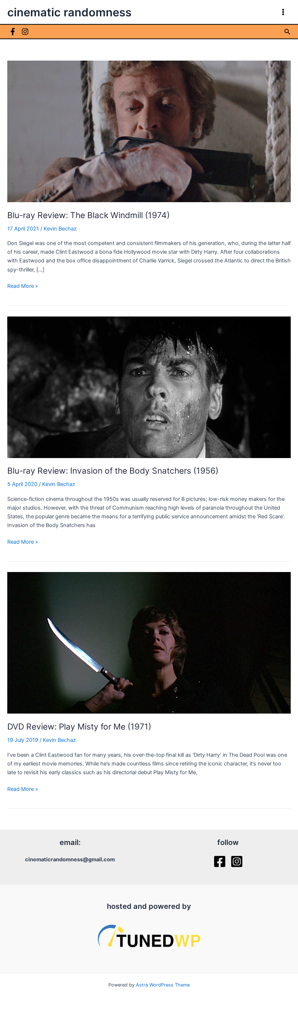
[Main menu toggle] (283, 12)
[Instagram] (25, 31)
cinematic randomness (69, 12)
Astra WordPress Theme (163, 985)
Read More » (22, 286)
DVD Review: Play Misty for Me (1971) (79, 727)
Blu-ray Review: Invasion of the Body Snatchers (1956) (112, 471)
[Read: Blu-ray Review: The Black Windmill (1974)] (149, 131)
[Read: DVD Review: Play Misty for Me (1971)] (149, 642)
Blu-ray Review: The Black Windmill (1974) (88, 215)
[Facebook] (12, 31)
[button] (287, 31)
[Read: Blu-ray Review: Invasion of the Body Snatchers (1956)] (149, 387)
